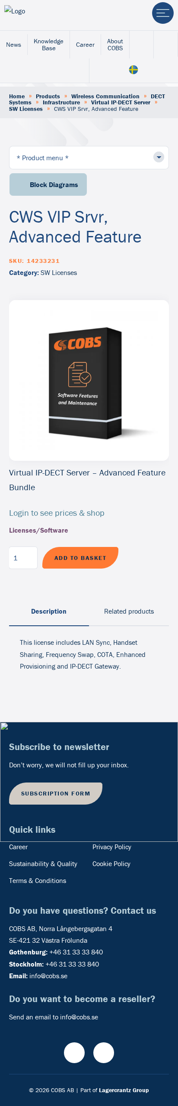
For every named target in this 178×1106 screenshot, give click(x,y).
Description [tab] (49, 611)
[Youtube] (74, 1052)
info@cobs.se (48, 975)
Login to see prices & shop (57, 512)
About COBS (115, 44)
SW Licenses (26, 109)
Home (17, 96)
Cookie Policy (111, 863)
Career (85, 44)
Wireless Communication (105, 96)
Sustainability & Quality (43, 863)
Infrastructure (61, 102)
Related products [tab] (129, 611)
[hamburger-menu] (162, 12)
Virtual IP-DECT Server (120, 102)
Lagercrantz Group (124, 1090)
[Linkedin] (103, 1052)
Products (48, 96)
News (13, 44)
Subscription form (56, 793)
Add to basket (80, 558)
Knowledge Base (49, 44)
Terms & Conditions (37, 880)
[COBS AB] (40, 15)
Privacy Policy (111, 846)
